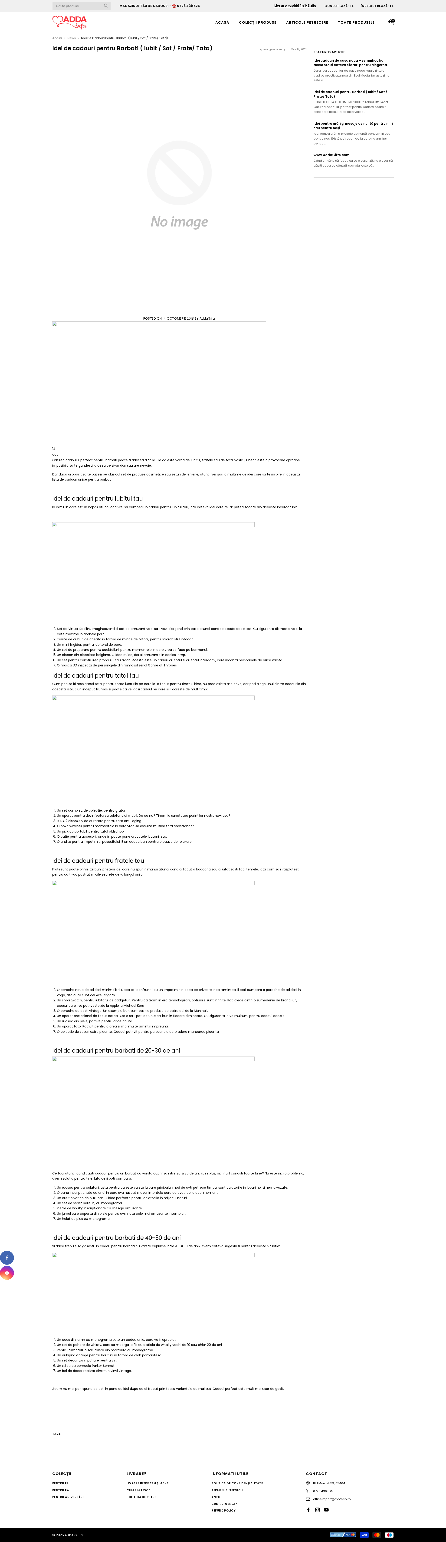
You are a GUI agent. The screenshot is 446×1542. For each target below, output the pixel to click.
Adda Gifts (74, 1535)
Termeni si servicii (227, 1490)
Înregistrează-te (377, 6)
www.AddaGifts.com (331, 155)
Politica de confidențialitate (237, 1483)
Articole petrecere (307, 22)
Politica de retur (142, 1497)
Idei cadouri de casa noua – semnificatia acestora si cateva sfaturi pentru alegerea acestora (350, 62)
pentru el (60, 1483)
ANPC (215, 1497)
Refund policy (223, 1510)
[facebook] (7, 1258)
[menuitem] (222, 22)
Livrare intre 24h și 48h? (147, 1483)
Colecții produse (257, 22)
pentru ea (60, 1490)
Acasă (222, 22)
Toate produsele (356, 22)
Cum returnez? (224, 1504)
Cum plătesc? (138, 1490)
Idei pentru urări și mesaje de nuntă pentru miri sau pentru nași (353, 125)
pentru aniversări (68, 1497)
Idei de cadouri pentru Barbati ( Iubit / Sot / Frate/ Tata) (350, 94)
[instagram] (7, 1273)
